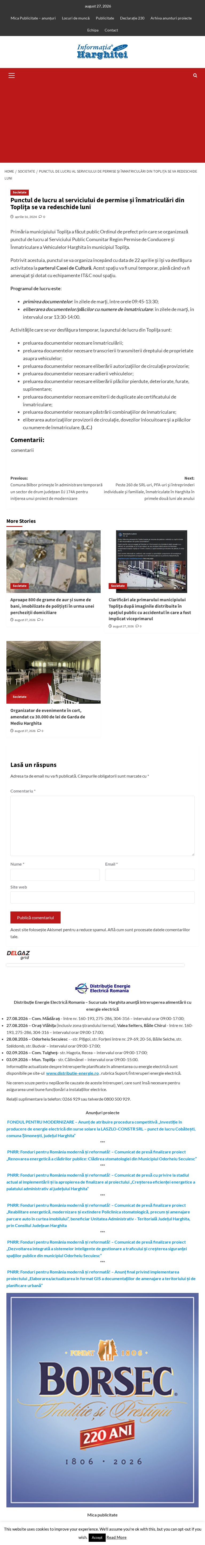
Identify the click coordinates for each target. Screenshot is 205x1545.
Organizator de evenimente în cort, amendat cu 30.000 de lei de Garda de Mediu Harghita (47, 717)
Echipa (92, 30)
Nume (17, 863)
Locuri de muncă (76, 18)
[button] (11, 74)
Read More (117, 1537)
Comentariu (23, 790)
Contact (111, 30)
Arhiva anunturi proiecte (171, 18)
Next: (149, 488)
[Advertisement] (102, 122)
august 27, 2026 (25, 620)
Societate (19, 192)
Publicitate (105, 18)
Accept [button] (97, 1537)
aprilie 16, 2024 (26, 217)
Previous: (56, 488)
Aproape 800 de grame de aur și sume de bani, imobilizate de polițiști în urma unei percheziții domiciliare (52, 606)
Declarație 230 (132, 18)
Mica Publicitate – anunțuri (33, 18)
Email (111, 863)
